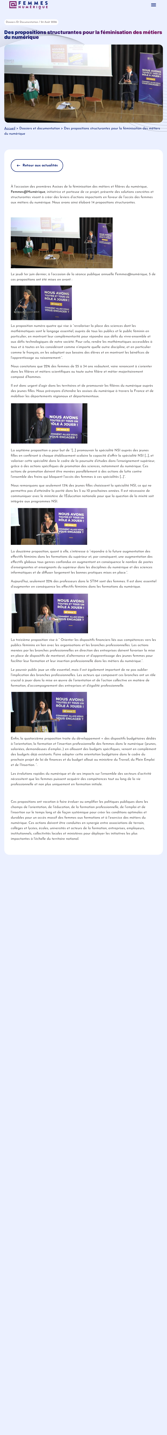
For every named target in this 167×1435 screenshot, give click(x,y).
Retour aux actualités (40, 165)
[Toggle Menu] (153, 4)
